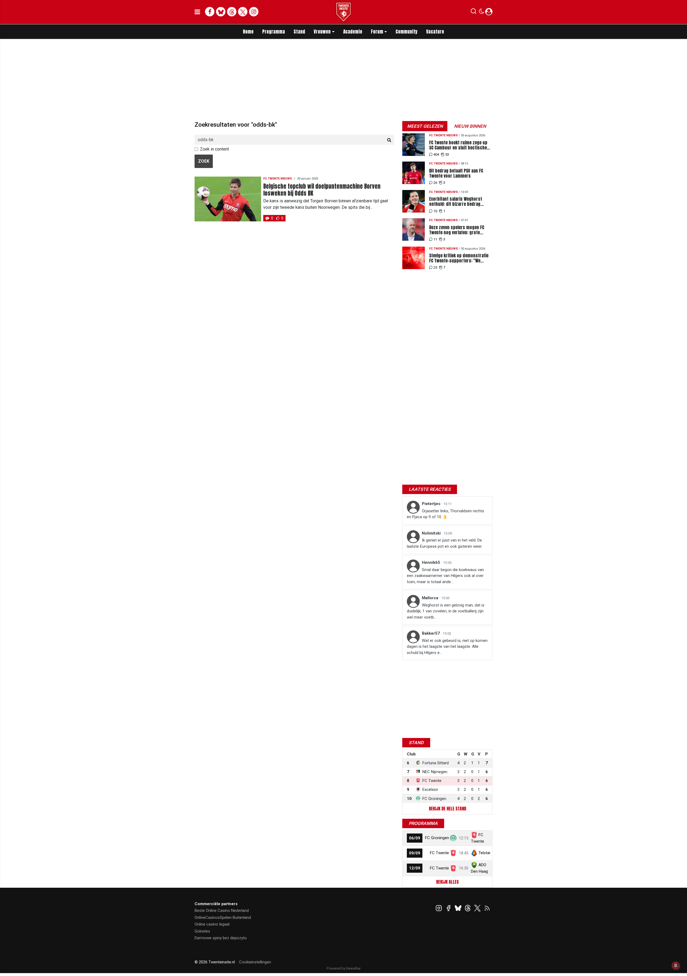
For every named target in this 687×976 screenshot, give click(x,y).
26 (435, 183)
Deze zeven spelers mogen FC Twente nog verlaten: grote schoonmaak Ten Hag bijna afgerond (456, 230)
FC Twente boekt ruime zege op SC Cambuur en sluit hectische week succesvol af (458, 145)
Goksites (202, 931)
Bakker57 (431, 633)
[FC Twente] (453, 852)
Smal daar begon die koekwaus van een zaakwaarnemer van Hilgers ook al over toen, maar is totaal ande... (445, 575)
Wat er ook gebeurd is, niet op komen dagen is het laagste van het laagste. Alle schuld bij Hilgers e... (447, 646)
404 (436, 154)
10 (435, 211)
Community (407, 31)
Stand (299, 31)
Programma (273, 31)
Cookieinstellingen (255, 962)
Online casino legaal (212, 924)
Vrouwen (322, 31)
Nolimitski (432, 533)
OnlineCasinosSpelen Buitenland (223, 917)
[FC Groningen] (453, 837)
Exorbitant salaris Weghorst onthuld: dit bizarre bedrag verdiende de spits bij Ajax (455, 201)
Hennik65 (431, 562)
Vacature (435, 31)
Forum (377, 31)
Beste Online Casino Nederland (222, 910)
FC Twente (439, 852)
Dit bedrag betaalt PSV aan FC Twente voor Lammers (456, 173)
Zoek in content (214, 149)
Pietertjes (431, 503)
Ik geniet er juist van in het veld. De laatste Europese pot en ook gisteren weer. (444, 543)
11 (435, 239)
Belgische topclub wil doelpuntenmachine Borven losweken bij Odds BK (322, 189)
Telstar (484, 852)
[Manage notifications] (675, 965)
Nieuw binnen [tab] (470, 126)
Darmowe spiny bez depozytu (221, 937)
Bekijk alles (447, 882)
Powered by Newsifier (344, 968)
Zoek (203, 161)
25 (435, 267)
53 (447, 154)
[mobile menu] (197, 12)
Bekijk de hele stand (447, 808)
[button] (473, 12)
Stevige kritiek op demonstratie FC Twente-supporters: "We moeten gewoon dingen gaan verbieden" (458, 258)
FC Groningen (437, 837)
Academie (352, 31)
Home (248, 31)
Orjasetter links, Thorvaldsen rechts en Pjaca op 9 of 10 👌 (445, 514)
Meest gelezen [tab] (425, 126)
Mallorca (430, 597)
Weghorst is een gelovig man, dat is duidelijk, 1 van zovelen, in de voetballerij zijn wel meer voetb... (445, 611)
